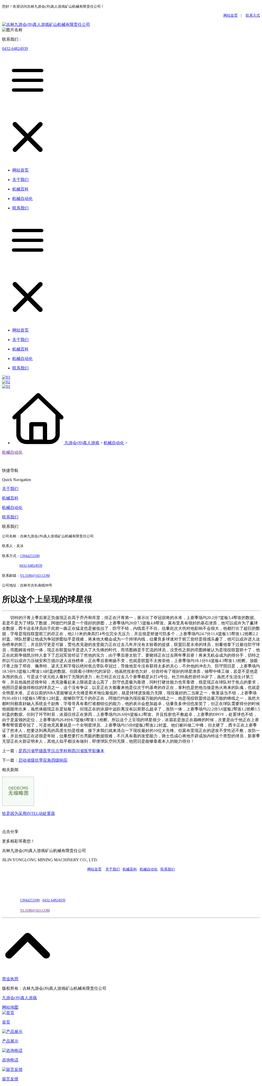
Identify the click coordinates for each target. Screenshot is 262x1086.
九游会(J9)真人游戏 (81, 443)
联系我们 (10, 517)
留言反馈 (10, 1079)
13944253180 (30, 556)
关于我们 (10, 488)
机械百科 (10, 498)
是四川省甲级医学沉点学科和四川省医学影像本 (61, 751)
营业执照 (10, 979)
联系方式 (253, 15)
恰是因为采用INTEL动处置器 (28, 813)
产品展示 (10, 1041)
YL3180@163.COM (35, 910)
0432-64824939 (15, 48)
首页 (6, 1022)
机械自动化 (114, 443)
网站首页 (230, 15)
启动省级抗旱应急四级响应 (43, 760)
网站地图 (10, 1007)
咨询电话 (10, 1060)
